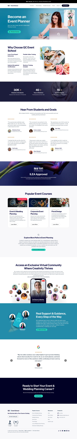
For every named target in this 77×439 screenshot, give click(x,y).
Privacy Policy (21, 430)
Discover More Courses (39, 249)
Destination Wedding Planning (37, 425)
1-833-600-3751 (62, 417)
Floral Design (34, 421)
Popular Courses (36, 410)
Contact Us (59, 410)
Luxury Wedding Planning (38, 423)
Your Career (50, 417)
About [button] (58, 5)
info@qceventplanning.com (64, 415)
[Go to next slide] (65, 360)
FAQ (49, 413)
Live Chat (61, 413)
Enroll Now (65, 5)
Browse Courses (15, 31)
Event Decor (34, 419)
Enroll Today (38, 396)
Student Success (46, 5)
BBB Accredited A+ (28, 430)
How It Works (50, 415)
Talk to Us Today (42, 329)
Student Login (50, 421)
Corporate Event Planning (37, 415)
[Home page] (13, 6)
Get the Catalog (12, 416)
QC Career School (36, 430)
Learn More (14, 224)
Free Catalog (38, 5)
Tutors (53, 5)
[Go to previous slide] (11, 360)
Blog (49, 419)
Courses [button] (31, 5)
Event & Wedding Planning (37, 413)
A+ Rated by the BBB (10, 425)
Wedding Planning (35, 417)
